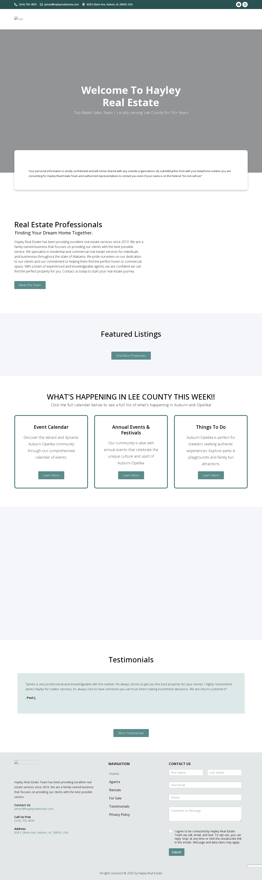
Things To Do (211, 427)
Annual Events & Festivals (131, 430)
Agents (114, 782)
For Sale (115, 798)
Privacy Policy (119, 814)
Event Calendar (51, 427)
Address (20, 829)
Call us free (22, 817)
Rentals (115, 790)
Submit (176, 852)
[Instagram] (245, 4)
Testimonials (119, 806)
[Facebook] (238, 4)
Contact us (22, 805)
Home (114, 773)
